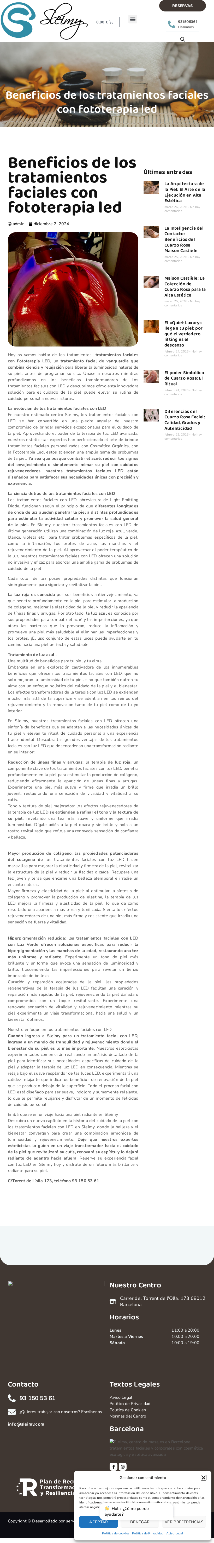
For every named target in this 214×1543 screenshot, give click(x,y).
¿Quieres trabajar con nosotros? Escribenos (61, 1412)
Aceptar (98, 1522)
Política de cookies (115, 1533)
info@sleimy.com (26, 1424)
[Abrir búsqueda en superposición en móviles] (182, 39)
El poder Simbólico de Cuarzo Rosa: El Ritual (184, 378)
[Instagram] (123, 1467)
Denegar (140, 1522)
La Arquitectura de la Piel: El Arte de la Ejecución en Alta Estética (184, 192)
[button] (203, 1477)
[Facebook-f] (113, 1467)
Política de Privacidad (147, 1533)
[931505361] (171, 24)
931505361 (187, 21)
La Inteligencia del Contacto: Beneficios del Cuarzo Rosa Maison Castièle (184, 239)
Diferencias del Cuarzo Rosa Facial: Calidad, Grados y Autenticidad (184, 420)
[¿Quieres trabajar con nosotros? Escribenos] (12, 1412)
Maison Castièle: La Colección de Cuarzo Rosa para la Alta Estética (185, 287)
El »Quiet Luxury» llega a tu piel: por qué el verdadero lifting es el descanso (183, 334)
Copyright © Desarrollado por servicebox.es (50, 1521)
